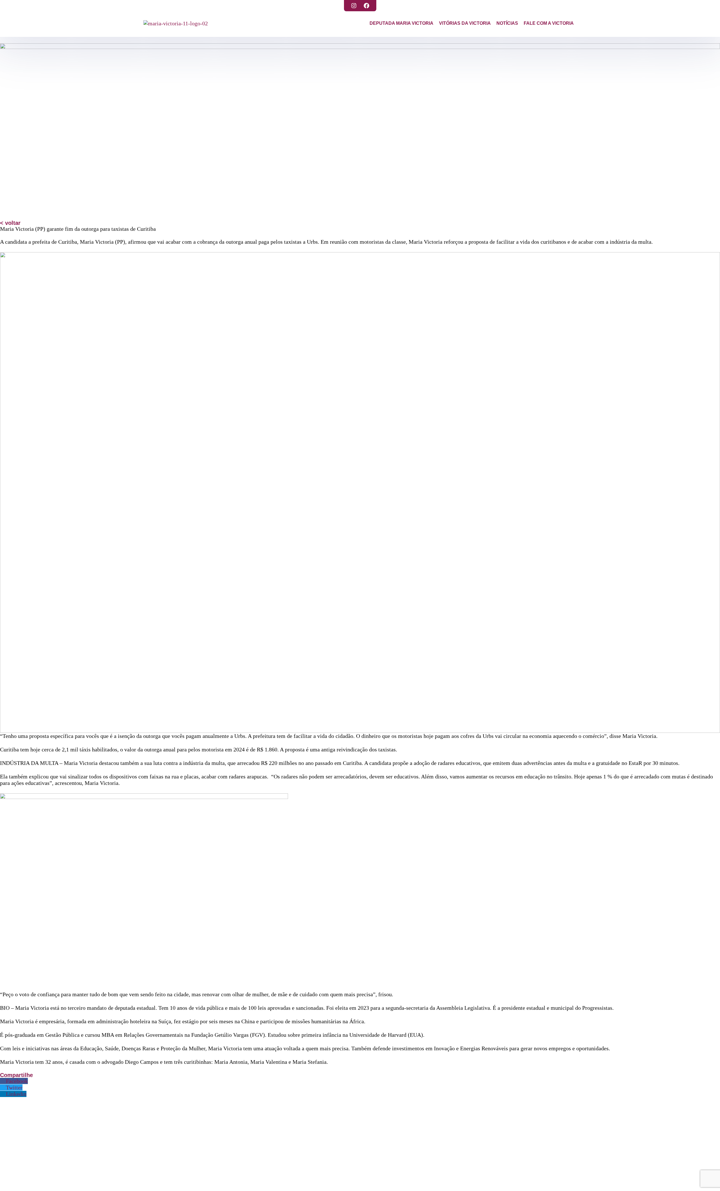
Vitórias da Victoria (465, 23)
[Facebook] (366, 5)
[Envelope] (216, 1181)
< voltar (10, 223)
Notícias (507, 23)
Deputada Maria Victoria (401, 23)
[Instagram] (353, 5)
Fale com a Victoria (549, 23)
